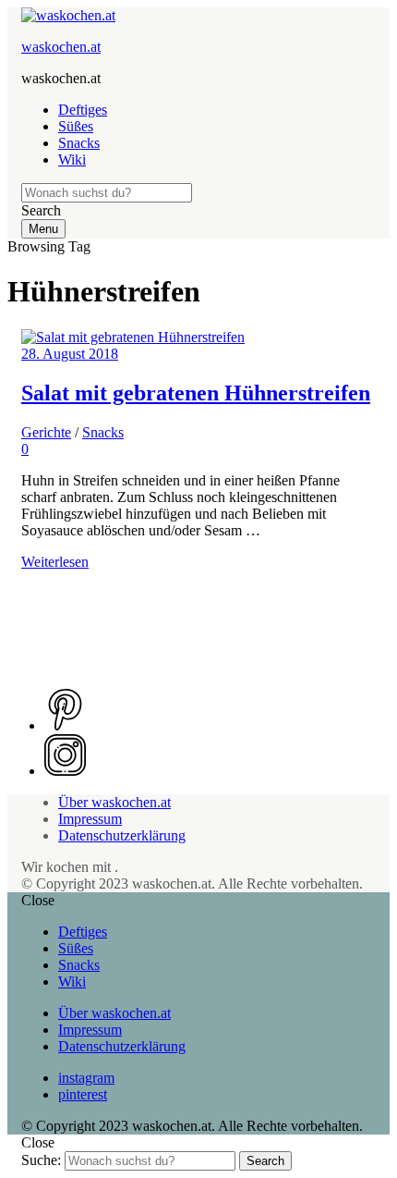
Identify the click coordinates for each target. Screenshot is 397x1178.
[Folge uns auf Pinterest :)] (65, 725)
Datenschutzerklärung (122, 835)
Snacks (79, 143)
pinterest (82, 1094)
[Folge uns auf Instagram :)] (65, 771)
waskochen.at (61, 47)
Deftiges (82, 109)
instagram (86, 1078)
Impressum (90, 819)
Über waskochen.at (114, 802)
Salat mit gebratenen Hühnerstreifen (195, 393)
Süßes (75, 126)
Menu (43, 229)
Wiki (72, 159)
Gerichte (46, 432)
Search (265, 1161)
